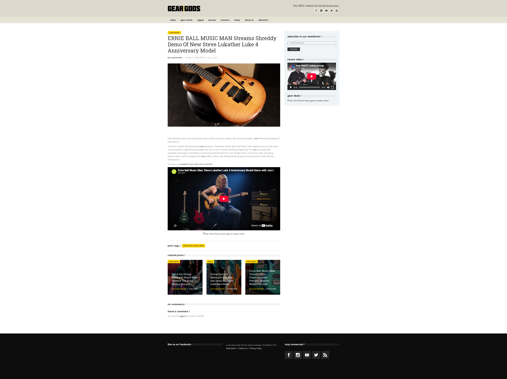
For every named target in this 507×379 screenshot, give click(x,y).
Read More (231, 348)
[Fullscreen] (332, 87)
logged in (183, 316)
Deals (210, 262)
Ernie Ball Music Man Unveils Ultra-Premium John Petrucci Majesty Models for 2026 (262, 277)
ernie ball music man (193, 246)
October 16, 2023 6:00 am (195, 57)
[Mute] (328, 87)
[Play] (291, 87)
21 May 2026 (232, 289)
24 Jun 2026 (193, 289)
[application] (311, 76)
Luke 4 (256, 138)
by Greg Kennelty (175, 57)
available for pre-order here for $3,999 (196, 164)
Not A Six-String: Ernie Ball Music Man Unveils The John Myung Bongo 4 (184, 279)
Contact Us (243, 348)
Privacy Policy (256, 348)
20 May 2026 (271, 289)
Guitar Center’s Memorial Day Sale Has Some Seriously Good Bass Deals (222, 279)
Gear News (174, 33)
